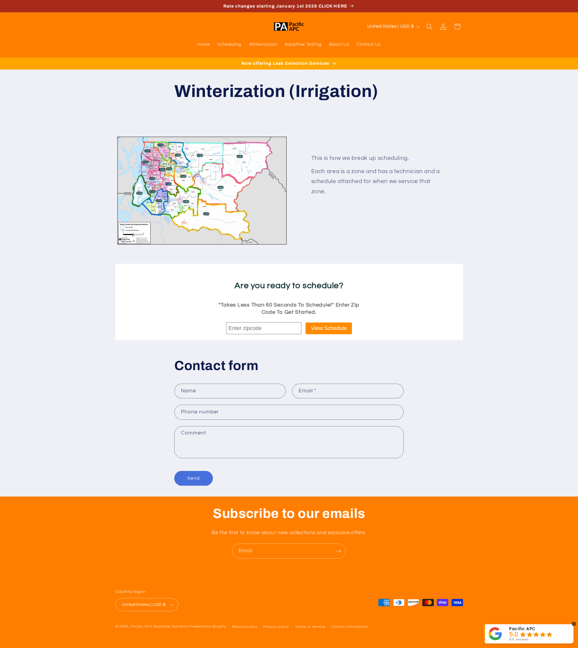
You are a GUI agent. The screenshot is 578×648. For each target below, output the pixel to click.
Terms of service (310, 626)
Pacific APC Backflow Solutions (159, 626)
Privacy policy (276, 626)
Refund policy (244, 626)
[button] (429, 26)
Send (193, 478)
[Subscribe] (339, 551)
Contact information (349, 626)
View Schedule (329, 328)
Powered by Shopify (207, 626)
